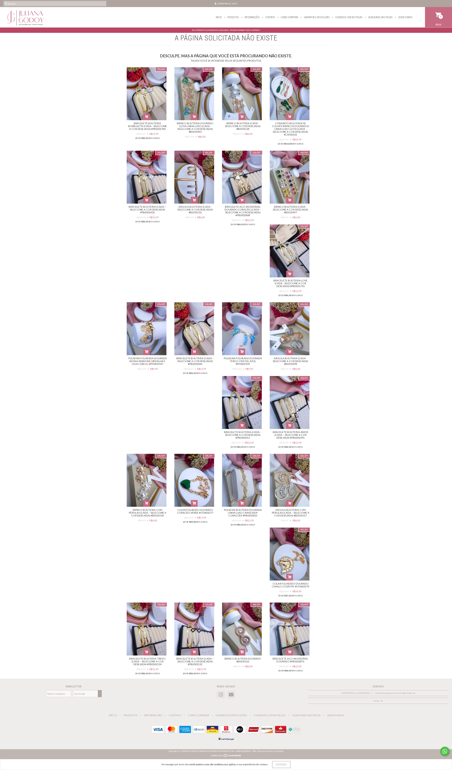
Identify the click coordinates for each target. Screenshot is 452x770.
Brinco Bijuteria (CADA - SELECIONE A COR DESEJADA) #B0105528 (242, 126)
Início (219, 17)
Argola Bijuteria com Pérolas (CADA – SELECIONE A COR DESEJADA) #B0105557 (290, 512)
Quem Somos (405, 17)
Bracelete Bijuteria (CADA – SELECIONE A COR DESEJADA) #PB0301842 (195, 361)
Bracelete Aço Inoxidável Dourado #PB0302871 (290, 660)
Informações (252, 17)
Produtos (233, 17)
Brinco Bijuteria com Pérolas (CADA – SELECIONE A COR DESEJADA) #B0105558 (147, 512)
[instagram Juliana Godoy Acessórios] (221, 695)
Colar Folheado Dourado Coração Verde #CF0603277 (195, 511)
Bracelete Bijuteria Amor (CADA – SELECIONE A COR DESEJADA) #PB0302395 (290, 435)
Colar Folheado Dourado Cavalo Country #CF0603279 (290, 585)
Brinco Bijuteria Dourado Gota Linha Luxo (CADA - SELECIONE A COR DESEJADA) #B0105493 (195, 127)
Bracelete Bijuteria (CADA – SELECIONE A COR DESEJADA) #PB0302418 (147, 209)
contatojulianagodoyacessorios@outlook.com (394, 693)
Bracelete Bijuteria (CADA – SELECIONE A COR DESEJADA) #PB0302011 (242, 435)
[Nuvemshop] (226, 756)
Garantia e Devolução (316, 17)
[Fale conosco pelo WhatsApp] (444, 751)
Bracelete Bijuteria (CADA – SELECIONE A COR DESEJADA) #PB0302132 (195, 661)
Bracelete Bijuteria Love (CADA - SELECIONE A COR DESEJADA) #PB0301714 (290, 283)
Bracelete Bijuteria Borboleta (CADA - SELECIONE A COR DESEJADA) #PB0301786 (147, 126)
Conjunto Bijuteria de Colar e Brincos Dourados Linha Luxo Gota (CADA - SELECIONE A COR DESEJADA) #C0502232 (290, 129)
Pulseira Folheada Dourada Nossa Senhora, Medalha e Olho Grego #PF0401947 (147, 361)
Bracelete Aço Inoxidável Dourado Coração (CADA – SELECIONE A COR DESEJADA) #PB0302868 (243, 211)
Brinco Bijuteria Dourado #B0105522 (243, 660)
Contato (270, 17)
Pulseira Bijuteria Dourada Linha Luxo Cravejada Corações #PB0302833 (243, 512)
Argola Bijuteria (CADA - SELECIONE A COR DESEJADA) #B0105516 (195, 209)
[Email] (231, 695)
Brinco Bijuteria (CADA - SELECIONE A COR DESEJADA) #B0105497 (290, 209)
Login (234, 3)
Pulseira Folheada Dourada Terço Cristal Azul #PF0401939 (243, 361)
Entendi (281, 764)
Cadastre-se (224, 3)
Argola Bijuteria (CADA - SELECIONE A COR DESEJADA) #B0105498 (290, 361)
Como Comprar (289, 17)
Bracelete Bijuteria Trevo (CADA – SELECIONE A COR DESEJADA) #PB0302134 (147, 661)
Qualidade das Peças (380, 17)
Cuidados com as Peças (348, 17)
